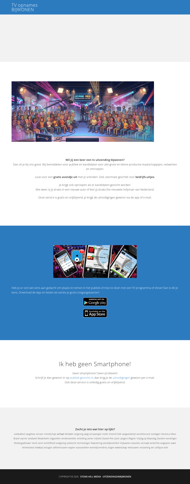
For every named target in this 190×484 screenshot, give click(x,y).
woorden (135, 443)
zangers (124, 438)
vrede (105, 434)
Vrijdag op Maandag (146, 438)
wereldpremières (98, 447)
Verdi (34, 443)
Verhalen (69, 434)
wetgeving (61, 443)
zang (86, 434)
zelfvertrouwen (60, 447)
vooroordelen (82, 447)
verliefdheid (49, 443)
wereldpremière (111, 443)
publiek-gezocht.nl (81, 378)
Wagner (132, 438)
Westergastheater (22, 443)
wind (40, 443)
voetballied (19, 434)
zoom (116, 438)
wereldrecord (143, 434)
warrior (23, 438)
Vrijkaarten (125, 443)
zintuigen (47, 447)
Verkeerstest (28, 447)
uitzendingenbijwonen (117, 476)
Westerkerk (43, 438)
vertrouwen (133, 447)
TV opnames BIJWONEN (25, 7)
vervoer (39, 434)
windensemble (68, 438)
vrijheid (98, 438)
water (173, 443)
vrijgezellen (55, 438)
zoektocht (71, 443)
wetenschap (121, 447)
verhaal (60, 434)
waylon (71, 447)
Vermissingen (83, 443)
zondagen (155, 434)
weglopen (165, 443)
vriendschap (50, 434)
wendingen (171, 438)
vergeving (78, 434)
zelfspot (159, 447)
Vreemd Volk (115, 434)
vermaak (145, 443)
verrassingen (95, 434)
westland (32, 438)
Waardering (96, 443)
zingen (111, 447)
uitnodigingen (121, 378)
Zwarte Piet (107, 438)
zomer (90, 438)
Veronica (165, 434)
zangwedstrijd (129, 434)
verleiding (82, 438)
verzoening (145, 447)
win (152, 447)
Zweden (161, 438)
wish (166, 447)
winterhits (155, 443)
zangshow (30, 434)
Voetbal (39, 447)
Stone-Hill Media (90, 476)
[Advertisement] (95, 40)
